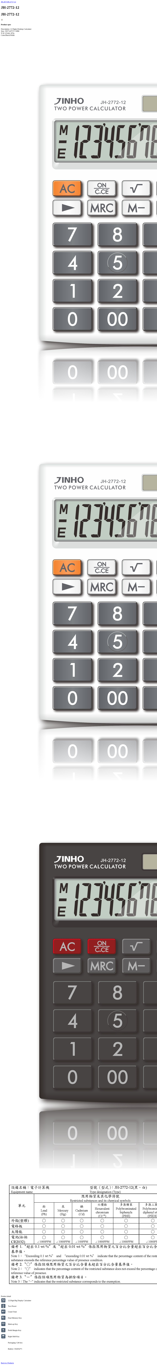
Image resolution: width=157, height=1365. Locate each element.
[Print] (2, 20)
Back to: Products (7, 1363)
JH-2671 (4, 2)
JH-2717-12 (11, 2)
